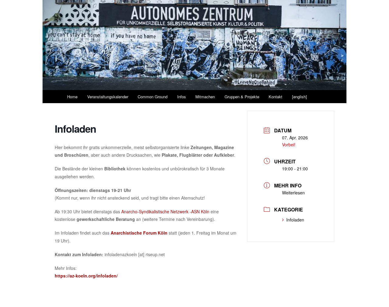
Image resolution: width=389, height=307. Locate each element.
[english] (299, 96)
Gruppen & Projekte (242, 96)
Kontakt (275, 96)
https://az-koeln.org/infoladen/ (86, 276)
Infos (181, 96)
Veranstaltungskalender (107, 96)
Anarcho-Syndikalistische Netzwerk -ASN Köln (165, 211)
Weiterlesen (293, 193)
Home (72, 96)
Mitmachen (205, 96)
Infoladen (295, 220)
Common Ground (152, 96)
